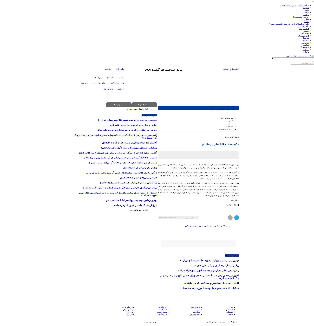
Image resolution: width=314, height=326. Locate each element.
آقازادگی (221, 226)
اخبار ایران (130, 312)
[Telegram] (85, 310)
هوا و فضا (163, 310)
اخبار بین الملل (128, 310)
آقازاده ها (215, 226)
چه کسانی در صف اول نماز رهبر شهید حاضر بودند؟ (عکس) (128, 182)
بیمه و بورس (195, 314)
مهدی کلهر (188, 226)
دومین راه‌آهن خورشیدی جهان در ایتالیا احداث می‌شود (131, 200)
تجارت (197, 310)
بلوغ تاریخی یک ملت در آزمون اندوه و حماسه (135, 205)
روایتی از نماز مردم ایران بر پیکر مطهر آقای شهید (215, 265)
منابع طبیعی (162, 314)
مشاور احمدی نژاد (197, 226)
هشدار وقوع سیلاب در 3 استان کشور (139, 167)
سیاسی (229, 307)
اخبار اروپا (130, 314)
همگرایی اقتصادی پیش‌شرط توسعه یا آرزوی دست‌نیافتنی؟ (211, 288)
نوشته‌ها (232, 108)
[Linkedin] (79, 310)
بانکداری (196, 312)
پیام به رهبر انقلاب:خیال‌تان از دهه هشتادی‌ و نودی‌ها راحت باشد (208, 270)
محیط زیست (162, 312)
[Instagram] (91, 69)
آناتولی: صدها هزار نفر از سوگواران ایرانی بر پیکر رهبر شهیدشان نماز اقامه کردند (118, 152)
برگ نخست (231, 106)
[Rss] (85, 69)
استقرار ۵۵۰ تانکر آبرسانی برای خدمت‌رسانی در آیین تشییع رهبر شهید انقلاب (120, 157)
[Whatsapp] (91, 310)
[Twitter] (98, 69)
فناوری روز (195, 307)
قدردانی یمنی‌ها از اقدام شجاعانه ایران (138, 177)
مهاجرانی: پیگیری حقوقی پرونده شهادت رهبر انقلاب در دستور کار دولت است (120, 187)
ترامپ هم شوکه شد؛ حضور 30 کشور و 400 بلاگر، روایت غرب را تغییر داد (122, 162)
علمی (230, 314)
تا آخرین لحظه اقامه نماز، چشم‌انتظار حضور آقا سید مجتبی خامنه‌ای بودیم (121, 172)
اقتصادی (229, 310)
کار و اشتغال (162, 307)
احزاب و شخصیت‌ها (224, 129)
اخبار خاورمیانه (128, 307)
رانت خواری (207, 226)
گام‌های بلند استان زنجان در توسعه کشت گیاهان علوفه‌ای (211, 283)
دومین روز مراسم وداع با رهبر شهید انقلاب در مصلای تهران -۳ (209, 260)
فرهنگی (229, 312)
